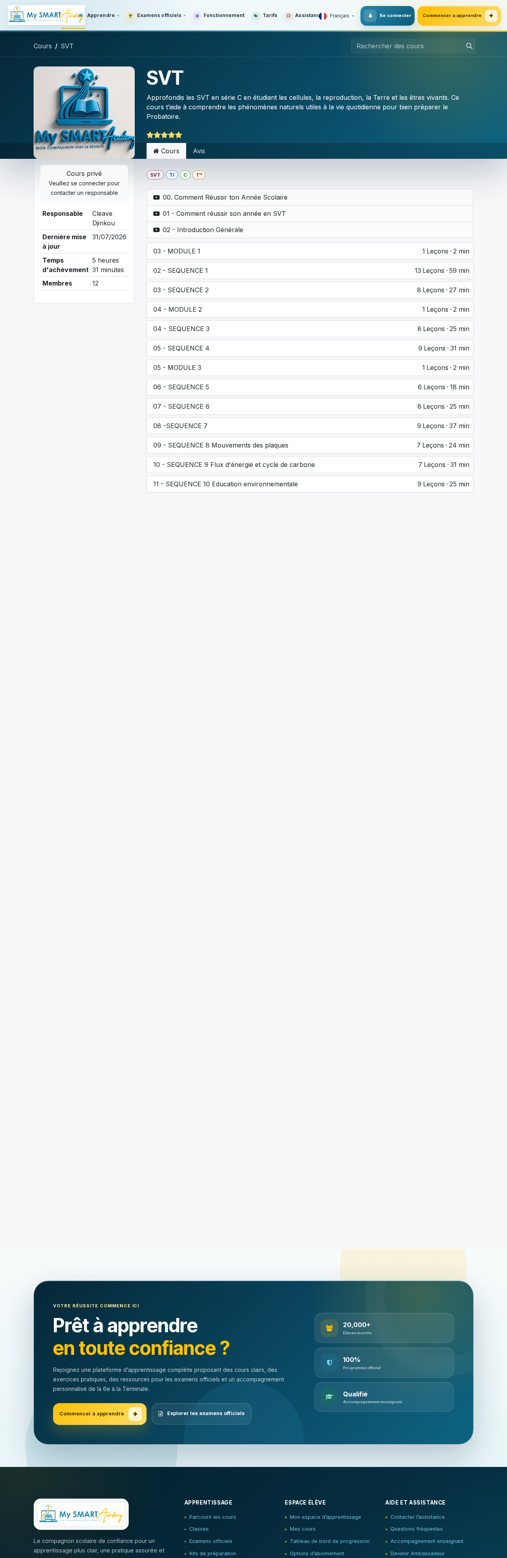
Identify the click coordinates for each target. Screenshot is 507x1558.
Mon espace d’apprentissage (325, 1517)
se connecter (88, 183)
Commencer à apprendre (452, 15)
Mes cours (303, 1529)
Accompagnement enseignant (427, 1541)
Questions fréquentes (417, 1529)
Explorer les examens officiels (206, 1414)
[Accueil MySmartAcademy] (48, 16)
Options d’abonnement (317, 1553)
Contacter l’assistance (418, 1517)
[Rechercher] (467, 45)
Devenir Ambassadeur (418, 1553)
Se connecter (395, 15)
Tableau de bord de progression (330, 1541)
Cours (43, 46)
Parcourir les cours (212, 1517)
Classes (199, 1529)
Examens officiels (211, 1541)
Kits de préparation (212, 1553)
